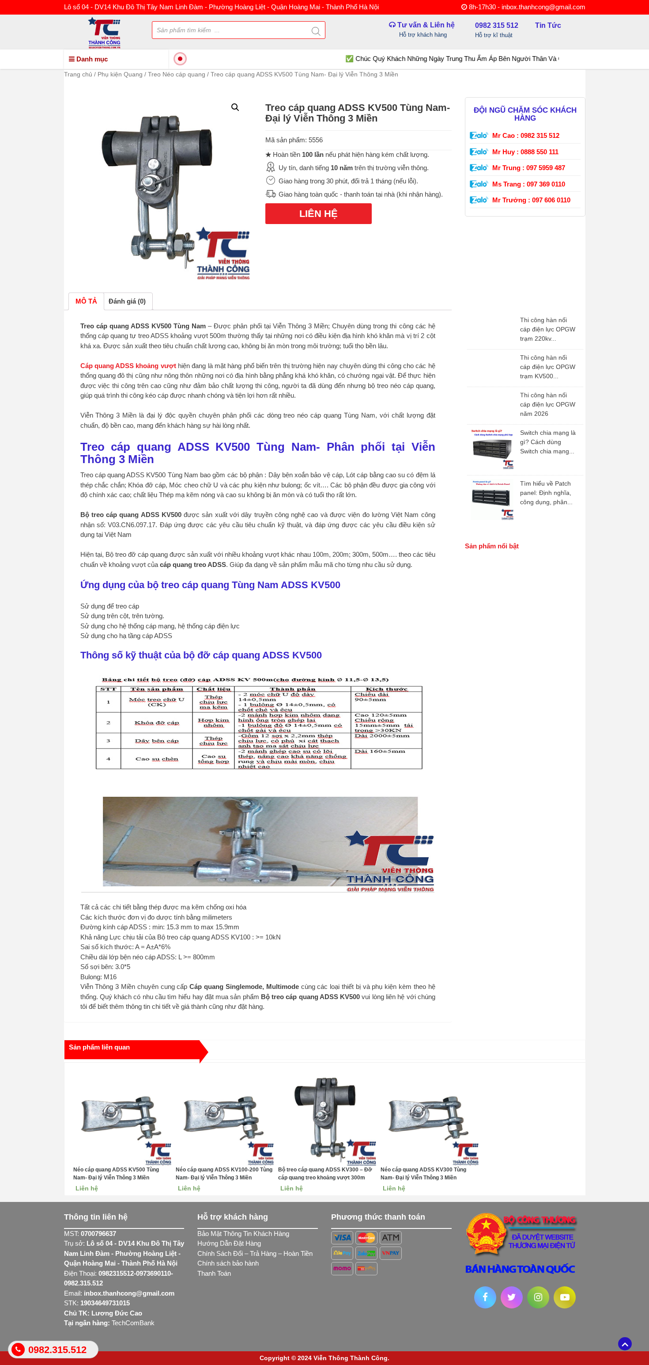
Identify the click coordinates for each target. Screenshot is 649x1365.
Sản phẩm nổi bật (492, 546)
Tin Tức (548, 25)
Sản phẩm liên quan (99, 1047)
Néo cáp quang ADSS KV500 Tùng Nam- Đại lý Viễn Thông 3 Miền (116, 1174)
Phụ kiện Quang (120, 74)
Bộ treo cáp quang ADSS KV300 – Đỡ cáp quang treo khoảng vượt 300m (325, 1174)
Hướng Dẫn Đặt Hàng (229, 1243)
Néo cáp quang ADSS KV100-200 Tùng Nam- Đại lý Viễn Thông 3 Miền (224, 1174)
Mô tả (86, 301)
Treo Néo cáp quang (176, 74)
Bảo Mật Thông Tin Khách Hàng (243, 1233)
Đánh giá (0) (127, 301)
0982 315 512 (496, 28)
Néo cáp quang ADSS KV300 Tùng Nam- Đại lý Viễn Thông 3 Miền (423, 1174)
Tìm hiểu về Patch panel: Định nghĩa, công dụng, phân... (546, 493)
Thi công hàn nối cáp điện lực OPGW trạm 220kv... (547, 329)
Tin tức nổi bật (491, 302)
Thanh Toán (214, 1273)
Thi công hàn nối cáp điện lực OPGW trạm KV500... (547, 367)
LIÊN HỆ (318, 213)
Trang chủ (78, 74)
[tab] (86, 301)
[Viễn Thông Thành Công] (104, 32)
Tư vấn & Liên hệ (425, 29)
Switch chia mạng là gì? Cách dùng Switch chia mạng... (548, 442)
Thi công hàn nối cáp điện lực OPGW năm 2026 (547, 404)
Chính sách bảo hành (228, 1263)
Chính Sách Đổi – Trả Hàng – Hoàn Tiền (255, 1253)
